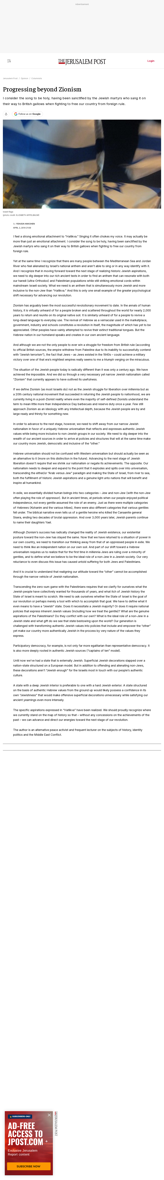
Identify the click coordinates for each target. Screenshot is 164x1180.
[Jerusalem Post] (82, 62)
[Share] (6, 114)
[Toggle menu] (9, 61)
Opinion (24, 78)
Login (151, 60)
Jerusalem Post (10, 78)
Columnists (36, 78)
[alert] (29, 1143)
